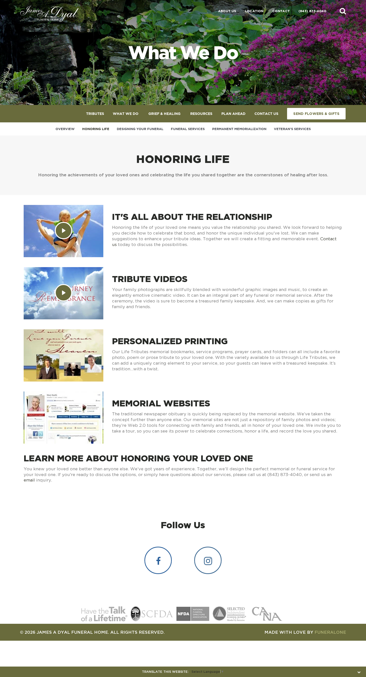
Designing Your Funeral (140, 129)
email (29, 480)
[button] (343, 10)
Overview (65, 129)
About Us (227, 11)
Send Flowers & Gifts (316, 114)
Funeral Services (188, 129)
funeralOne (330, 632)
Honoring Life (95, 129)
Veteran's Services (292, 129)
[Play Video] (63, 230)
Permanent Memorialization (239, 129)
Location (254, 11)
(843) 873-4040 (312, 11)
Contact (281, 11)
